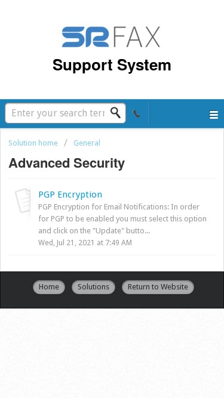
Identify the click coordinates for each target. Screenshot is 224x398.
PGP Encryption (70, 194)
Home (49, 286)
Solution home (34, 142)
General (86, 142)
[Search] (119, 113)
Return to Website (158, 286)
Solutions (93, 286)
